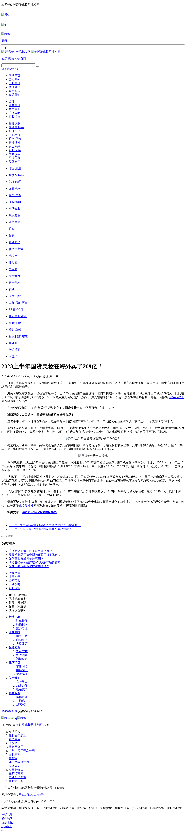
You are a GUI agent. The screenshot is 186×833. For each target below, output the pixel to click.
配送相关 (14, 647)
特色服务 (14, 693)
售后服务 (14, 90)
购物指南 (22, 624)
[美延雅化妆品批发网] (30, 51)
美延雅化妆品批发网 (29, 724)
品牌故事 (22, 681)
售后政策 (22, 643)
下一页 (40, 529)
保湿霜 (21, 58)
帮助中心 (14, 616)
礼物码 (20, 700)
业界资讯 (14, 105)
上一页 (45, 525)
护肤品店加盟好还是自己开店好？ (30, 550)
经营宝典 (14, 109)
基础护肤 (14, 123)
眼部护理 (14, 131)
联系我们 (14, 94)
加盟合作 (22, 685)
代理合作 (14, 87)
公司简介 (14, 79)
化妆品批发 (26, 505)
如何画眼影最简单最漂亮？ (26, 558)
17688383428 (9, 711)
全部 (12, 101)
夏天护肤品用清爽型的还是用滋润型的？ (35, 554)
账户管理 (22, 628)
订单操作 (22, 620)
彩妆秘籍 (14, 116)
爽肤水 (12, 58)
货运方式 (22, 651)
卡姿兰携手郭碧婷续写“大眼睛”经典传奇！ (36, 562)
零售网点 (22, 666)
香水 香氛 (15, 138)
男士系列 (14, 146)
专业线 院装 (16, 127)
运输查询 (22, 658)
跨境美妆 (14, 157)
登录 (4, 40)
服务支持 (14, 632)
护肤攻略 (14, 112)
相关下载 (22, 636)
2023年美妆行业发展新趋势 (39, 512)
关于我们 (14, 677)
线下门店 (14, 662)
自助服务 (22, 639)
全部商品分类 (10, 68)
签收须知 (22, 655)
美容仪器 (14, 154)
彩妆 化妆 (15, 150)
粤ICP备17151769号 (31, 794)
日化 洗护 (15, 134)
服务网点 (22, 670)
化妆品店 (22, 674)
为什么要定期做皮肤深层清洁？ (29, 566)
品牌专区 (14, 161)
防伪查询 (22, 697)
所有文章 (14, 572)
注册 (4, 47)
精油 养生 (15, 142)
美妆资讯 (14, 83)
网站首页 (14, 75)
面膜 (4, 58)
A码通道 (21, 704)
